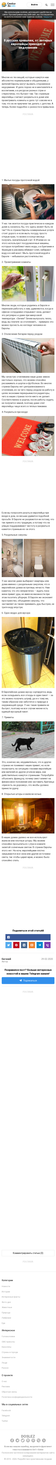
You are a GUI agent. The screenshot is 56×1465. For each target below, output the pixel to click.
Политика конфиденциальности (17, 1397)
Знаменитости (8, 1357)
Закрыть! (47, 17)
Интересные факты (11, 1297)
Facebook (6, 1410)
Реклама (6, 1386)
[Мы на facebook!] (12, 1440)
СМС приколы (8, 1342)
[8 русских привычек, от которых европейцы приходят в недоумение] (47, 945)
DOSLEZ (28, 1436)
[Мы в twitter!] (23, 1440)
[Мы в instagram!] (28, 1440)
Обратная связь (9, 1392)
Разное (5, 1368)
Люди (4, 1363)
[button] (28, 937)
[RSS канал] (44, 1440)
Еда (3, 1323)
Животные (7, 1307)
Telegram (6, 1415)
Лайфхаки (6, 1318)
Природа (6, 1312)
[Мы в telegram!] (17, 1440)
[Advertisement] (28, 145)
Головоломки (8, 1336)
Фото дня (6, 1302)
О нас (4, 1381)
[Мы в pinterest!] (33, 1440)
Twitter (5, 1421)
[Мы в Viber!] (38, 1440)
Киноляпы (6, 1347)
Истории (6, 1291)
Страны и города (10, 1352)
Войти (34, 4)
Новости (6, 1286)
